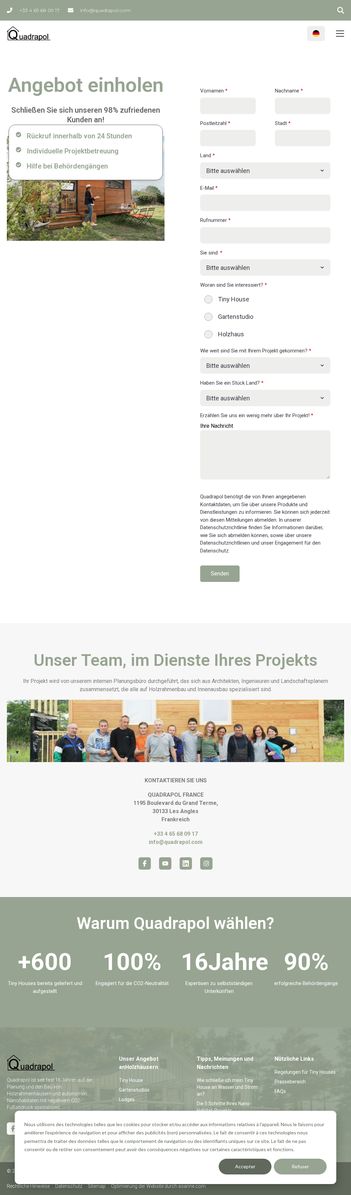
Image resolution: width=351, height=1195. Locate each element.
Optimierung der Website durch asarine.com (158, 1186)
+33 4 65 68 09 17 (39, 10)
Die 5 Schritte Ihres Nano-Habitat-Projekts (224, 1107)
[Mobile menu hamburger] (340, 33)
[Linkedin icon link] (186, 863)
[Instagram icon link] (206, 863)
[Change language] (316, 33)
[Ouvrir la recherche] (340, 10)
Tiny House (131, 1080)
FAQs (280, 1091)
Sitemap (97, 1186)
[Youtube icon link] (165, 863)
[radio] (265, 299)
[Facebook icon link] (144, 863)
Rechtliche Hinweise (28, 1186)
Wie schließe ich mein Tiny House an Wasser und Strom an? (227, 1087)
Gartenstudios (134, 1090)
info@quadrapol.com (105, 10)
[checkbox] (265, 316)
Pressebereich (290, 1081)
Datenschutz (68, 1186)
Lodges (127, 1099)
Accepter (245, 1166)
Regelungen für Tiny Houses (305, 1072)
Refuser (300, 1166)
